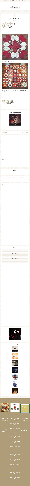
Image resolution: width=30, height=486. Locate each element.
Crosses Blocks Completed (5, 100)
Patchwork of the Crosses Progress (7, 24)
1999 (11, 477)
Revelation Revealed (25, 422)
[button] (5, 407)
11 (15, 463)
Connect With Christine (5, 431)
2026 (11, 418)
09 (19, 423)
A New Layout (4, 99)
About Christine (5, 429)
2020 (11, 433)
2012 (11, 454)
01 (12, 418)
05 (15, 418)
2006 (11, 469)
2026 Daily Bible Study (5, 418)
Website (3, 159)
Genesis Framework (17, 484)
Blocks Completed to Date (5, 28)
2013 (11, 451)
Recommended (5, 433)
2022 (11, 428)
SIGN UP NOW (15, 180)
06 (16, 418)
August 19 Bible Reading (15, 253)
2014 (11, 449)
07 (17, 418)
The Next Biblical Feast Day (5, 422)
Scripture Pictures (5, 420)
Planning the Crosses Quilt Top (6, 102)
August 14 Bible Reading (15, 261)
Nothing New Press (25, 420)
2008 (11, 464)
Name (3, 151)
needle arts (14, 20)
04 (15, 469)
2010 (11, 459)
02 (13, 418)
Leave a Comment (15, 106)
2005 (11, 472)
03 (14, 469)
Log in (25, 484)
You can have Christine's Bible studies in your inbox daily (15, 177)
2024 (11, 423)
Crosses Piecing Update (5, 26)
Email (3, 155)
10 (14, 424)
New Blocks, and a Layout (5, 27)
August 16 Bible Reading (15, 258)
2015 (11, 446)
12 (15, 424)
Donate (5, 435)
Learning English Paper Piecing (6, 22)
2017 (11, 441)
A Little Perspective (15, 7)
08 (18, 418)
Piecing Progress (4, 103)
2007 (11, 467)
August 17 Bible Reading (15, 256)
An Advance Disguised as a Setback (7, 23)
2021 (11, 431)
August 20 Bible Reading (15, 251)
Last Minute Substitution (5, 101)
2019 (11, 436)
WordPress (21, 484)
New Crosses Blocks (5, 25)
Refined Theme (11, 484)
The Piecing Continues (5, 98)
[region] (5, 407)
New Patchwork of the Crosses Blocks (7, 29)
